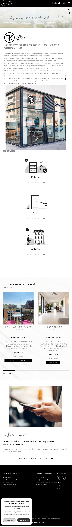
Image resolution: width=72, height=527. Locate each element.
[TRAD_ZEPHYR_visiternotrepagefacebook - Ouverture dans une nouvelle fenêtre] (58, 478)
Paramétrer (9, 520)
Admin (39, 518)
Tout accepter (24, 520)
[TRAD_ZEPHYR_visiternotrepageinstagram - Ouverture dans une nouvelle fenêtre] (64, 478)
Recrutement (61, 491)
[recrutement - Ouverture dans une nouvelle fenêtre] (58, 487)
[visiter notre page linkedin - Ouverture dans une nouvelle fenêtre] (58, 482)
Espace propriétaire (62, 493)
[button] (9, 374)
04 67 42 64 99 (40, 477)
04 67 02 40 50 (7, 477)
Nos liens (44, 518)
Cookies (58, 518)
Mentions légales (32, 518)
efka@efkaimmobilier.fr (10, 480)
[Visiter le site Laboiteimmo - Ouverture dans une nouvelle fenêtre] (36, 521)
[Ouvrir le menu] (69, 3)
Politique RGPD (51, 518)
